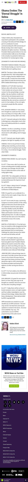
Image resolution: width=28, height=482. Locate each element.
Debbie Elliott (9, 20)
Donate (23, 2)
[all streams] (26, 480)
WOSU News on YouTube (14, 373)
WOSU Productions (7, 428)
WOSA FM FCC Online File (9, 454)
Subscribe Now (14, 386)
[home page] (7, 396)
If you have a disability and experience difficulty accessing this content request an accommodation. (14, 461)
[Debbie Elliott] (4, 325)
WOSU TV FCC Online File (9, 457)
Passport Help (6, 447)
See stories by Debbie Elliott (17, 334)
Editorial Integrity (7, 434)
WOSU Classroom (7, 425)
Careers (5, 438)
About (4, 431)
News (4, 415)
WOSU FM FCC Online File (9, 450)
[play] (2, 480)
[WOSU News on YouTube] (14, 357)
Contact (5, 441)
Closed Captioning (7, 444)
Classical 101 (6, 418)
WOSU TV (5, 422)
